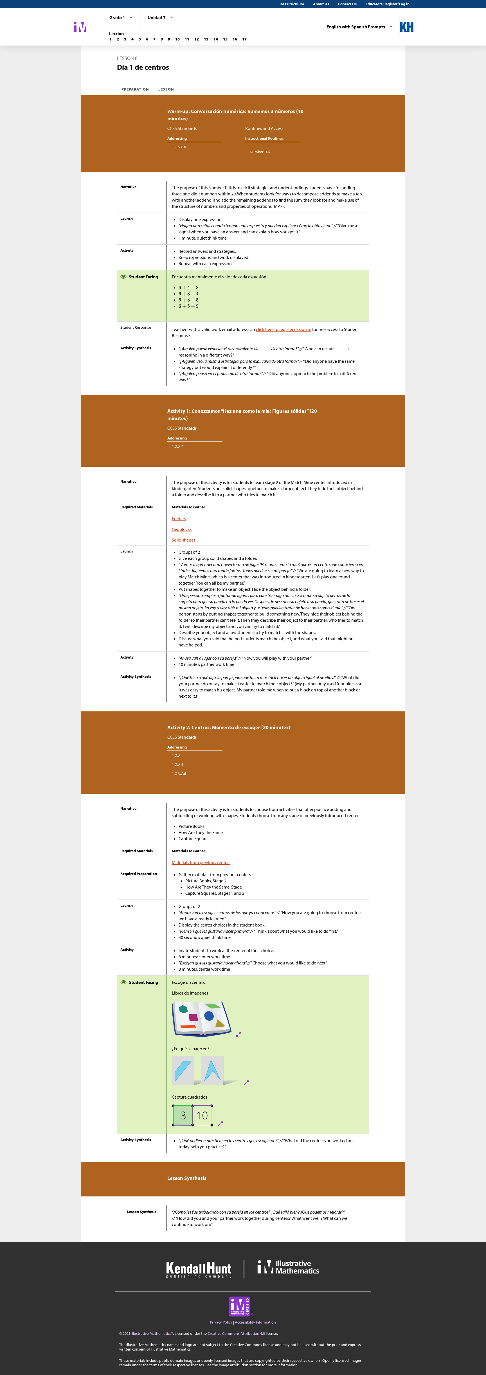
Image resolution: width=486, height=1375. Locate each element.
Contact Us (347, 3)
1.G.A (176, 755)
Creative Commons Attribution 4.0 (236, 1333)
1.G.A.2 (177, 446)
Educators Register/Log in (388, 3)
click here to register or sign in (283, 329)
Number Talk (260, 152)
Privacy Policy (221, 1322)
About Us (321, 3)
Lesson (166, 89)
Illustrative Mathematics (151, 1333)
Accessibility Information (255, 1322)
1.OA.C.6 (179, 147)
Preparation (135, 89)
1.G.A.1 (177, 764)
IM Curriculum (292, 3)
